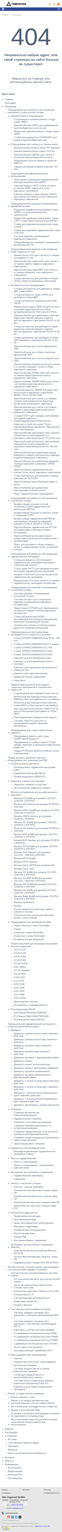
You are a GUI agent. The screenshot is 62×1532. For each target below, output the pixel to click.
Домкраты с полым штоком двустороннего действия (36, 1088)
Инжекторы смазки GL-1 (26, 1301)
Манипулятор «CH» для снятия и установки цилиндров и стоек (36, 256)
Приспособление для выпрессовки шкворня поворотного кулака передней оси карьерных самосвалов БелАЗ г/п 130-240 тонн (36, 445)
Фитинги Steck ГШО (24, 868)
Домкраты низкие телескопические (32, 1064)
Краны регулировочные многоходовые (34, 1223)
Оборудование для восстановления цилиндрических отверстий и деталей (30, 633)
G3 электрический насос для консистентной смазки (37, 1280)
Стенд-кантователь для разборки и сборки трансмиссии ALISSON (36, 476)
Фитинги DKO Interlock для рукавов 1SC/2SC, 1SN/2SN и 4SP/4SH (32, 853)
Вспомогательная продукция (29, 939)
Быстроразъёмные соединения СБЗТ (33, 1350)
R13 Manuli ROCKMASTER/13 (29, 1019)
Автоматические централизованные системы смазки (34, 1274)
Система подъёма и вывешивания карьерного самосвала (31, 237)
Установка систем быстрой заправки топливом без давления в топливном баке (35, 1414)
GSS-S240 (19, 984)
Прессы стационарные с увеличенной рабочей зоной (33, 1166)
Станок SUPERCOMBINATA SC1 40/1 (33, 647)
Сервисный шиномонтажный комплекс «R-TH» (36, 167)
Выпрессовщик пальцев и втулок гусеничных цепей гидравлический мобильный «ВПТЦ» (32, 507)
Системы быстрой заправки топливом (30, 1309)
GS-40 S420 (20, 960)
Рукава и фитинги (23, 1305)
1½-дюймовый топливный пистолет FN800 (36, 1340)
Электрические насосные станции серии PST (35, 1206)
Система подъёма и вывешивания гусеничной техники (31, 594)
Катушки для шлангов (25, 1365)
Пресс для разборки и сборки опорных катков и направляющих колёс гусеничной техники (35, 547)
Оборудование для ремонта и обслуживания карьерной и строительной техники (31, 111)
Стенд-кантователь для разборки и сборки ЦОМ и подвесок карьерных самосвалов (36, 279)
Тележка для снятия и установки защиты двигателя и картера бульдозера (35, 626)
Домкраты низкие (23, 1061)
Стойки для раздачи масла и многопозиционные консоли (29, 1375)
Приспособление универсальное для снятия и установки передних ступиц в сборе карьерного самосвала (37, 367)
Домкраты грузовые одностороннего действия (32, 1046)
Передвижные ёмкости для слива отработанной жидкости (31, 737)
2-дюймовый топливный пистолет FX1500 (35, 1343)
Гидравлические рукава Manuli (29, 773)
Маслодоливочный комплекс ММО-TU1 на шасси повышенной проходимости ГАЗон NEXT (36, 711)
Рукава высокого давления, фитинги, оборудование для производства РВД (27, 758)
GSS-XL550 (20, 998)
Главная (9, 99)
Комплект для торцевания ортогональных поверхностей (35, 668)
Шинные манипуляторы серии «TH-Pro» (34, 151)
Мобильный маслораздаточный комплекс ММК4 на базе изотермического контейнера (36, 697)
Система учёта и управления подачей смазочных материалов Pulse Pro (33, 1381)
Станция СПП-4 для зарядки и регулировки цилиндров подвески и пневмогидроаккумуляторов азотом (36, 418)
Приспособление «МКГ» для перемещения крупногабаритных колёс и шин (36, 126)
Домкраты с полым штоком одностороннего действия (36, 1082)
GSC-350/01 (20, 967)
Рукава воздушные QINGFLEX (30, 776)
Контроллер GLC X (24, 1294)
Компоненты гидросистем (24, 1212)
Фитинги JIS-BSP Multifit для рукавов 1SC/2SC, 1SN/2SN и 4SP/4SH (33, 879)
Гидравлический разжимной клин (28, 1148)
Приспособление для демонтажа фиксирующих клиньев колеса (31, 489)
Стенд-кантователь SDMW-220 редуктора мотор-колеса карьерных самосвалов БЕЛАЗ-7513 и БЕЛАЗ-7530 (35, 392)
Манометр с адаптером (26, 1226)
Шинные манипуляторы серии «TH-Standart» (37, 147)
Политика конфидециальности (10, 1520)
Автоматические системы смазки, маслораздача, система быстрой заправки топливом (33, 1268)
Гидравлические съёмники (27, 1118)
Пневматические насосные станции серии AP (35, 1191)
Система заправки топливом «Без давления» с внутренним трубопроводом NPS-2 (35, 1324)
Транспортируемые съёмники (29, 1143)
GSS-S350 (19, 987)
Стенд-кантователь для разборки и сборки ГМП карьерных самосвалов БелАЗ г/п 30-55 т (36, 340)
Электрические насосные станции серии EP (37, 1202)
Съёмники (16, 1109)
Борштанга (19, 680)
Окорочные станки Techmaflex (29, 936)
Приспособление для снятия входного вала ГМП (36, 359)
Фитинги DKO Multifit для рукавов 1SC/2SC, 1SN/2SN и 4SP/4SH (36, 847)
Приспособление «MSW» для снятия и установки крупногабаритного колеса (34, 155)
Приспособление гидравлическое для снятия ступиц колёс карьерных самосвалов (37, 470)
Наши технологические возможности (27, 1453)
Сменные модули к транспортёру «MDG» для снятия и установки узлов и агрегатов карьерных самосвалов (35, 197)
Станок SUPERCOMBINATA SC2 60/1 (33, 651)
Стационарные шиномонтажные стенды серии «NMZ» (34, 120)
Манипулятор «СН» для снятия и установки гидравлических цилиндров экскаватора (36, 581)
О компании (11, 1436)
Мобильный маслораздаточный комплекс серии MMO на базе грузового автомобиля (36, 703)
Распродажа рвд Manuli (23, 1009)
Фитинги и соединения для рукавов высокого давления (34, 793)
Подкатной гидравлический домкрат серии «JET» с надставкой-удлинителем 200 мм (36, 219)
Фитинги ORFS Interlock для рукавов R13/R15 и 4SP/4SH (32, 817)
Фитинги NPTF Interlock (26, 862)
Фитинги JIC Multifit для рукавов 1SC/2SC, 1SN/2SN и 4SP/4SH (35, 823)
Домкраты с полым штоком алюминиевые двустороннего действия (35, 1100)
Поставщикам (15, 1478)
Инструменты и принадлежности (31, 1005)
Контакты (10, 1457)
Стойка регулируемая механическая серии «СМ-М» (36, 225)
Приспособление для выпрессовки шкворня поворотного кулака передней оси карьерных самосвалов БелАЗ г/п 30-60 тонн (37, 435)
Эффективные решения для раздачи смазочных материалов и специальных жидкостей (31, 687)
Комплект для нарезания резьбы (31, 673)
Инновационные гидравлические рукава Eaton (34, 768)
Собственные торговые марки (23, 1442)
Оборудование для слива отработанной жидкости (31, 731)
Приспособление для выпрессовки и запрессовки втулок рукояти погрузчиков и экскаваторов (36, 538)
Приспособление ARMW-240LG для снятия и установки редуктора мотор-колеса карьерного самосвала (36, 384)
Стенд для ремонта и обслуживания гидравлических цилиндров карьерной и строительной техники (34, 562)
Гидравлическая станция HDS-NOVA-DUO (36, 1262)
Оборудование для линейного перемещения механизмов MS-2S (37, 243)
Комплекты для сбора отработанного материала (33, 1387)
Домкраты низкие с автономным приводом (36, 1068)
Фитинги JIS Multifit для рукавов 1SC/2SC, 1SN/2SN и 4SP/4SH (35, 873)
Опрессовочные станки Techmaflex (32, 925)
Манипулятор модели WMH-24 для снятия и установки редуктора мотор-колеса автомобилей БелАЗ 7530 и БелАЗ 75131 (37, 309)
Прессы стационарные (25, 1161)
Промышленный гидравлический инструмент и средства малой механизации (32, 1025)
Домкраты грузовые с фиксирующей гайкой (36, 1057)
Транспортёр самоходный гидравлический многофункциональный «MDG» (36, 180)
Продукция (10, 106)
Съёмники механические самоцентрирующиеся (26, 1113)
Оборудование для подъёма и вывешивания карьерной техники (34, 204)
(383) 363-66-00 (11, 1513)
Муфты (18, 905)
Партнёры (13, 1446)
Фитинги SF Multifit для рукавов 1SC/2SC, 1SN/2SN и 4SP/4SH (35, 799)
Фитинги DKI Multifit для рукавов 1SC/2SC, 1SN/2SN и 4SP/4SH (35, 885)
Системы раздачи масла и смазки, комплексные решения (32, 1369)
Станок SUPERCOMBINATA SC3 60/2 (33, 654)
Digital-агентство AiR (42, 1526)
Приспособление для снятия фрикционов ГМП (35, 347)
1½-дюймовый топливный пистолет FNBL (35, 1333)
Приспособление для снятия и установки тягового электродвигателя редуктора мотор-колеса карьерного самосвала (35, 401)
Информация (11, 1464)
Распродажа (11, 1432)
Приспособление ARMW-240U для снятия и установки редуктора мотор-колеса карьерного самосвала (36, 375)
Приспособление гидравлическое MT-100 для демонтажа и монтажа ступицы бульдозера (35, 530)
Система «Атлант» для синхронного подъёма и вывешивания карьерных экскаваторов (32, 602)
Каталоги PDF (15, 1474)
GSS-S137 (19, 980)
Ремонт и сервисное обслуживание (26, 1393)
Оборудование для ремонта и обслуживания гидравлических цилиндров (34, 555)
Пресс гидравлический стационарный (33, 493)
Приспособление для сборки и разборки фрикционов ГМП (35, 353)
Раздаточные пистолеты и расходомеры (35, 1361)
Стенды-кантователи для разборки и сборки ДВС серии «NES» (37, 290)
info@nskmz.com (17, 1508)
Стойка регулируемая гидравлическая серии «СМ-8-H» (37, 231)
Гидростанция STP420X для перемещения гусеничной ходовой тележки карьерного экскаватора (36, 610)
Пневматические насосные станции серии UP (35, 1197)
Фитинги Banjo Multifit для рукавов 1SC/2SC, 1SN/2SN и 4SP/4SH (36, 897)
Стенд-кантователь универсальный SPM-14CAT (35, 302)
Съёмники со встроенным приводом (32, 1122)
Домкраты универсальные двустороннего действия (35, 1040)
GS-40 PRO (20, 974)
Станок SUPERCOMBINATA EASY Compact (36, 644)
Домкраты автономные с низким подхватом (36, 1105)
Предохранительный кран (27, 1216)
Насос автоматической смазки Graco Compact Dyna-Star (33, 1286)
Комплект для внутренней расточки (32, 658)
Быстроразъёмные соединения (30, 1240)
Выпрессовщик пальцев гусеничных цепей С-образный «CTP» (36, 513)
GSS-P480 (19, 994)
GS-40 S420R (21, 963)
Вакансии (13, 1449)
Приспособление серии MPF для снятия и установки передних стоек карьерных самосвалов (35, 272)
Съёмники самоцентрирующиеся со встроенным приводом (32, 1126)
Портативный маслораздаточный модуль (35, 717)
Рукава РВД (20, 1236)
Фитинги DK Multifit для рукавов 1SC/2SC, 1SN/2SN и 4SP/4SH (35, 891)
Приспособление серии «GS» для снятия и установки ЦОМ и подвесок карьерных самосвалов (36, 264)
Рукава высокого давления (25, 763)
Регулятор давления (24, 1233)
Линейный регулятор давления (30, 1230)
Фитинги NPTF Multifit (25, 858)
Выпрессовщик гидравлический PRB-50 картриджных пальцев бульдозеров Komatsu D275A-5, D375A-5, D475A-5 (34, 521)
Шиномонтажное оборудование (27, 116)
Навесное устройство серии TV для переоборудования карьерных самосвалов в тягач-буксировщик (37, 427)
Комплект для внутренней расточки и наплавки (33, 662)
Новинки (9, 1429)
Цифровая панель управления (29, 676)
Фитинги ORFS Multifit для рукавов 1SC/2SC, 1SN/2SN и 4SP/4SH (37, 811)
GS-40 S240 (20, 953)
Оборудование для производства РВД (31, 922)
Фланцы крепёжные (24, 902)
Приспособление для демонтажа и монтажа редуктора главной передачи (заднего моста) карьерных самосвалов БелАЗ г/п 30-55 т (37, 319)
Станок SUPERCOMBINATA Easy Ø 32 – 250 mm (37, 639)
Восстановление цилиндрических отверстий (34, 1406)
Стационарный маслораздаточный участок (36, 693)
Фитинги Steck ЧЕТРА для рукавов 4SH (34, 865)
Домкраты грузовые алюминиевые (32, 1071)
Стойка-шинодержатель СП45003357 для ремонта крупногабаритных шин (35, 138)
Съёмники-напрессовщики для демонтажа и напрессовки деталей (36, 1138)
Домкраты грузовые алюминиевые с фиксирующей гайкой (32, 1076)
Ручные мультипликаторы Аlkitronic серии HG (35, 1257)
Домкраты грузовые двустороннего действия (32, 1052)
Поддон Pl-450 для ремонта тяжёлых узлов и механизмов (36, 751)
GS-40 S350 (20, 956)
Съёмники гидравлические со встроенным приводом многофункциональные (36, 1132)
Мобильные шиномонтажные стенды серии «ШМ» (36, 132)
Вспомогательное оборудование (27, 285)
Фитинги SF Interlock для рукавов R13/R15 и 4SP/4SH (36, 805)
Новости (9, 1461)
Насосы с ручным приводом (28, 1187)
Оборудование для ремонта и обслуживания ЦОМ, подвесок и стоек (34, 250)
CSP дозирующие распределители (32, 1298)
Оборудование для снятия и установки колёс (34, 144)
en (58, 9)
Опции (17, 929)
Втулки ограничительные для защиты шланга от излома (33, 910)
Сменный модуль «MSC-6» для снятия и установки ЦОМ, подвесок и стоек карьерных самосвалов (35, 188)
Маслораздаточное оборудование (28, 1355)
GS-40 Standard (22, 970)
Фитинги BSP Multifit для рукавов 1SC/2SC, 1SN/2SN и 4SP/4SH (36, 835)
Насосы (18, 1358)
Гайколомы (19, 1179)
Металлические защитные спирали (32, 788)
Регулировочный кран (25, 1219)
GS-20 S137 (20, 949)
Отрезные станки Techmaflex (29, 932)
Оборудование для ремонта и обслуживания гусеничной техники (34, 499)
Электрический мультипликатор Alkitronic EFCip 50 (35, 1251)
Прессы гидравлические (23, 1158)
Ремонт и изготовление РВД (25, 1410)
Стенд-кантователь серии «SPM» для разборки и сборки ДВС (33, 295)
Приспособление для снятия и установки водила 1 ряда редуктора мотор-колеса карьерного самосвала (35, 410)
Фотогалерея (14, 1468)
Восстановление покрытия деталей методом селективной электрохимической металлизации (34, 1422)
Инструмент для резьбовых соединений (32, 1172)
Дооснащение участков (26, 1001)
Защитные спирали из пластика (30, 784)
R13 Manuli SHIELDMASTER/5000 (31, 1016)
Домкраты (16, 1030)
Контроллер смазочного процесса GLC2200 (36, 1291)
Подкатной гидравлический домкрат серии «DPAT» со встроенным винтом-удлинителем (36, 212)
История (12, 1439)
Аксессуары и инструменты (28, 1347)
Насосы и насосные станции (25, 1183)
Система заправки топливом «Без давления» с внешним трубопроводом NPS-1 (36, 1315)
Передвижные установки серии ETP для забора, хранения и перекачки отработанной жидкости (37, 745)
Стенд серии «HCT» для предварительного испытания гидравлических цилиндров (36, 569)
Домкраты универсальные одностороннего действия (36, 1034)
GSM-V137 (19, 977)
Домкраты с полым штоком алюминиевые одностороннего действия (35, 1094)
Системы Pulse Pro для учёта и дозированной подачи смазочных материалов (31, 723)
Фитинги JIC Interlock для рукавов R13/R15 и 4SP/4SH (37, 829)
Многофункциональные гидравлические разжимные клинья (34, 1152)
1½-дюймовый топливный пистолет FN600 (36, 1336)
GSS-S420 (19, 991)
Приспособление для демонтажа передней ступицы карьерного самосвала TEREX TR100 (36, 464)
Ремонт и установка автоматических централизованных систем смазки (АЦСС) (33, 1401)
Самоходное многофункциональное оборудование (29, 174)
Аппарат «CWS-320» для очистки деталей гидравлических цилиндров (35, 575)
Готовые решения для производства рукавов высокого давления (34, 944)
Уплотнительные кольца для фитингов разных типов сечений (34, 916)
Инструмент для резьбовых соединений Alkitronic (32, 1245)
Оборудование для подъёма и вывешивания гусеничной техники (34, 588)
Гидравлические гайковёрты (28, 1175)
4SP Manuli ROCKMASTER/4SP (30, 1012)
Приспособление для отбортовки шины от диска (35, 482)
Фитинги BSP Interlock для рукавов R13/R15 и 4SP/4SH (36, 841)
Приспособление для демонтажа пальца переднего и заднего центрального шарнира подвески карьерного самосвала (36, 455)
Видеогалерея (15, 1471)
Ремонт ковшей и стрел (23, 1397)
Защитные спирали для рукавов (27, 781)
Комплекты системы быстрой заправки (34, 1330)
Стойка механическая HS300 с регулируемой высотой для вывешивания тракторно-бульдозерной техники (35, 619)
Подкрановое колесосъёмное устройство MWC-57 (35, 161)
